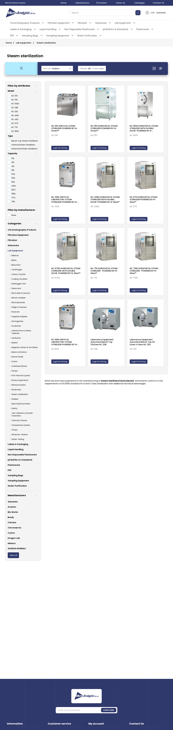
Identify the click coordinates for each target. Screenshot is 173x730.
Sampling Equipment (57, 35)
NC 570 (14, 123)
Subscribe (108, 710)
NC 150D (15, 103)
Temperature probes (21, 425)
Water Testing (18, 439)
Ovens (14, 361)
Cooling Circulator (19, 279)
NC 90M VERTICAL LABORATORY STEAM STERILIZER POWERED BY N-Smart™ (64, 342)
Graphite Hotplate (19, 316)
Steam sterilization (20, 394)
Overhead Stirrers (19, 366)
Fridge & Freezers (19, 307)
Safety (14, 408)
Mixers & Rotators (19, 352)
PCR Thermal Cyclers (21, 375)
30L (12, 162)
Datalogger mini (19, 283)
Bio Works (13, 512)
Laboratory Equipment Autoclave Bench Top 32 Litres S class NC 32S (142, 342)
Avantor (12, 506)
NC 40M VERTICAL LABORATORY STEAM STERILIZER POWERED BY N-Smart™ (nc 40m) (64, 199)
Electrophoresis (18, 302)
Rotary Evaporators (20, 380)
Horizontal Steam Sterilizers (24, 148)
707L (13, 197)
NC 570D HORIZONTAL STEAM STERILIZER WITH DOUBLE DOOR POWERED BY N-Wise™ (65, 271)
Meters (15, 342)
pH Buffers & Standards (115, 29)
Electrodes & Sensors (21, 293)
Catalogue (139, 2)
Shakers (15, 399)
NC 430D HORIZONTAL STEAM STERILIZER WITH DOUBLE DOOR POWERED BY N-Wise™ (105, 199)
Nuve (13, 215)
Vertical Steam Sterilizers (23, 144)
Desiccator (16, 288)
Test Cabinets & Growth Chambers (22, 414)
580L (13, 193)
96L (12, 170)
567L (13, 189)
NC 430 (14, 119)
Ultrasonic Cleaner (20, 434)
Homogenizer (17, 321)
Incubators (16, 326)
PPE (12, 35)
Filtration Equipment (59, 22)
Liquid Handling (48, 29)
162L (13, 182)
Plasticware (142, 29)
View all (13, 555)
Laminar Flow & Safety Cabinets (21, 332)
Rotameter (16, 389)
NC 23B (14, 107)
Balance (15, 255)
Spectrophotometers (21, 403)
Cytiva (11, 532)
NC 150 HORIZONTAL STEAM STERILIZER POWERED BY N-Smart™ (104, 128)
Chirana (12, 522)
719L (13, 201)
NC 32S (14, 111)
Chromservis (14, 527)
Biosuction (16, 265)
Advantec (13, 501)
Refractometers (19, 385)
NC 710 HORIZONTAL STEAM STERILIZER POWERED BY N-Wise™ (104, 271)
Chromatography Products (25, 22)
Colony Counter (19, 274)
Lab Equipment (123, 22)
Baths (14, 260)
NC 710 (14, 127)
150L (13, 178)
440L (13, 185)
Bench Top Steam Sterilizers (24, 140)
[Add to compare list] (83, 90)
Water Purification (87, 35)
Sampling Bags (30, 35)
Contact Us (158, 2)
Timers (15, 430)
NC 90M (14, 131)
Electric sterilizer (19, 297)
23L (12, 158)
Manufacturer (82, 2)
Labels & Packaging (21, 29)
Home (63, 2)
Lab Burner (16, 338)
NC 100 (14, 95)
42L (12, 166)
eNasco (12, 543)
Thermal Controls (19, 420)
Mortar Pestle (17, 356)
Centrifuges (17, 269)
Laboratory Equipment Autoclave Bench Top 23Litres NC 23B (102, 342)
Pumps (15, 371)
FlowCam (16, 312)
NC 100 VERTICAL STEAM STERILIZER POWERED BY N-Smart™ (64, 128)
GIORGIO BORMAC (17, 548)
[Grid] (156, 68)
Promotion (101, 2)
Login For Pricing (60, 148)
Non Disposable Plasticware (79, 29)
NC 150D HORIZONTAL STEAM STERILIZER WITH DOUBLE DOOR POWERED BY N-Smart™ (144, 128)
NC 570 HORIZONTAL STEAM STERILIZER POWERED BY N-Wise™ (143, 199)
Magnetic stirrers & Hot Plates (25, 347)
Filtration (82, 22)
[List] (160, 68)
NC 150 (14, 99)
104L (13, 174)
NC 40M (15, 115)
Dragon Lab (14, 538)
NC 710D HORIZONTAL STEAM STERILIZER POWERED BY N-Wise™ (144, 271)
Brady (11, 517)
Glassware (101, 22)
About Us (120, 2)
